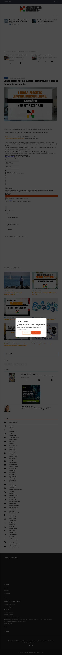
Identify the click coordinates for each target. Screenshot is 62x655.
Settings (26, 332)
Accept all (36, 332)
